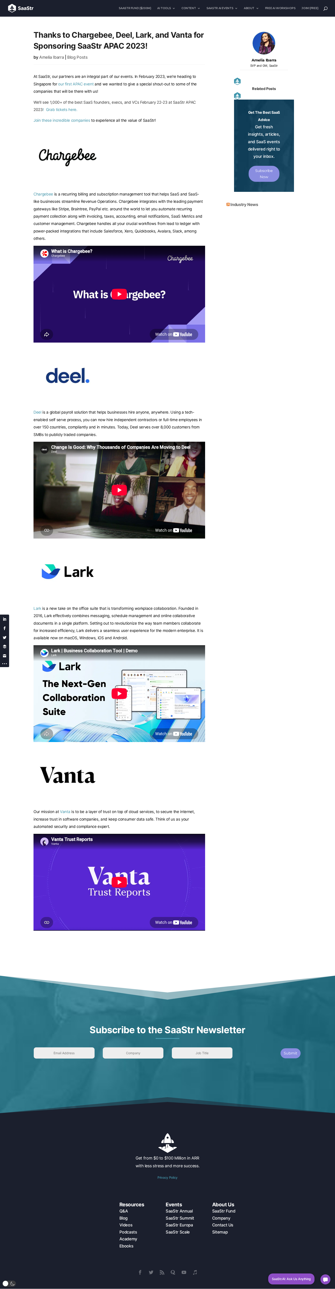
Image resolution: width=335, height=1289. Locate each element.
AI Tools (164, 8)
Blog (123, 1218)
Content (188, 8)
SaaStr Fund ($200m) (135, 8)
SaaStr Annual (179, 1211)
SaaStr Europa (179, 1225)
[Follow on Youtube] (183, 1272)
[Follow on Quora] (173, 1272)
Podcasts (128, 1232)
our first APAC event (75, 84)
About (249, 8)
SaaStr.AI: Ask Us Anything (291, 1279)
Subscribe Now (264, 174)
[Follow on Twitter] (151, 1272)
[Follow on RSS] (162, 1272)
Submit (290, 1053)
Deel (37, 412)
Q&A (123, 1211)
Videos (126, 1225)
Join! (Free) (310, 8)
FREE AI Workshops (280, 8)
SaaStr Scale (178, 1232)
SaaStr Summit (180, 1218)
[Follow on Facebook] (140, 1272)
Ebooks (126, 1246)
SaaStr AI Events (219, 8)
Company (221, 1218)
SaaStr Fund (223, 1211)
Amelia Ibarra (51, 57)
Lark (37, 608)
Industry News (244, 204)
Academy (128, 1238)
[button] (9, 1284)
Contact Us (222, 1225)
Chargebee (43, 194)
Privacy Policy (167, 1177)
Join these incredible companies (62, 120)
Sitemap (220, 1232)
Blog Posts (77, 57)
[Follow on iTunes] (194, 1272)
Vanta (65, 811)
